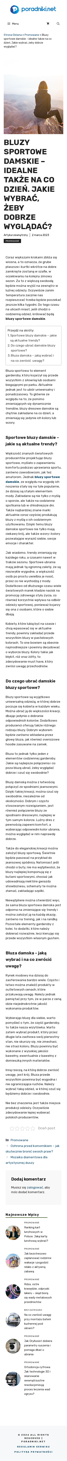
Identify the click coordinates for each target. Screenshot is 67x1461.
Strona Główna (13, 35)
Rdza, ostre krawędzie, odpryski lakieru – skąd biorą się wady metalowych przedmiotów (38, 1293)
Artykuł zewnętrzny (16, 235)
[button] (58, 23)
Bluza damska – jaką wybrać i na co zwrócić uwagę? (32, 358)
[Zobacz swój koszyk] (48, 23)
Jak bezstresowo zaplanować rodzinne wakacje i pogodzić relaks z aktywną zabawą (37, 1262)
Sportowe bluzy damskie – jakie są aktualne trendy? (33, 338)
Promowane (32, 35)
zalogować (35, 1187)
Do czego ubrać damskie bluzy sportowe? (33, 348)
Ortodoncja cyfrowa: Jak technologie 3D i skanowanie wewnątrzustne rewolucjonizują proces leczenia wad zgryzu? (37, 1380)
